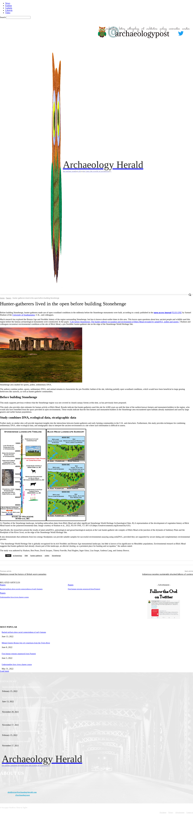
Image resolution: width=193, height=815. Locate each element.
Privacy (170, 812)
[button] (190, 295)
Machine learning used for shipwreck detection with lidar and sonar (27, 708)
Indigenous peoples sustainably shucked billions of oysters (167, 574)
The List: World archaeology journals (16, 741)
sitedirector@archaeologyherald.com (22, 792)
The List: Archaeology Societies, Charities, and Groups (22, 721)
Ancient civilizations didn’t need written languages (21, 687)
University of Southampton (23, 315)
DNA (26, 555)
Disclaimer (163, 812)
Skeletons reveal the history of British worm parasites (23, 574)
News (7, 3)
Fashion (8, 5)
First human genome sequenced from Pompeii (84, 589)
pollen (47, 555)
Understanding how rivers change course (14, 597)
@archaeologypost (22, 795)
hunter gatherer (36, 555)
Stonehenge (56, 555)
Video (7, 13)
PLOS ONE (177, 312)
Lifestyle (8, 10)
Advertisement (179, 812)
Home (2, 298)
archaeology (17, 555)
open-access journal (162, 312)
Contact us (189, 812)
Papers (8, 298)
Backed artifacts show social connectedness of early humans (21, 589)
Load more (4, 671)
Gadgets (8, 8)
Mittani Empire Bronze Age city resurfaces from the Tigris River (26, 643)
